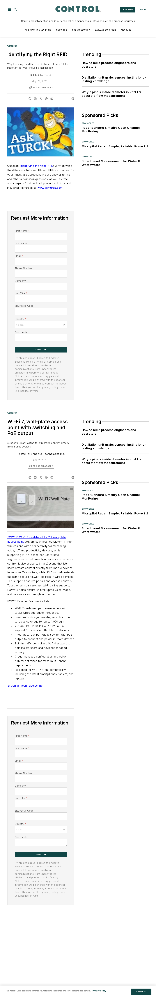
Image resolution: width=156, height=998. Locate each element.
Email (19, 255)
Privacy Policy (99, 991)
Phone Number (23, 268)
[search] (15, 9)
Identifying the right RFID (36, 165)
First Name (22, 230)
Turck (47, 75)
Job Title (21, 293)
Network (61, 30)
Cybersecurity (81, 30)
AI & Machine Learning (38, 30)
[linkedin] (35, 98)
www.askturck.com (49, 187)
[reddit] (46, 98)
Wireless (12, 46)
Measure (126, 30)
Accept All (141, 992)
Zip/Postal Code (24, 305)
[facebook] (29, 98)
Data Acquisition (105, 30)
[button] (9, 9)
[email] (51, 98)
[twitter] (40, 98)
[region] (78, 992)
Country (20, 319)
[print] (72, 98)
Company (20, 280)
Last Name (22, 243)
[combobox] (41, 324)
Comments (21, 332)
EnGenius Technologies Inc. (48, 453)
